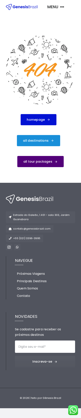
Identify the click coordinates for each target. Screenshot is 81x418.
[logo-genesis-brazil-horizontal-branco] (29, 196)
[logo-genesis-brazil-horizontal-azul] (22, 5)
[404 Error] (40, 37)
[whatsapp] (17, 247)
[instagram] (9, 247)
